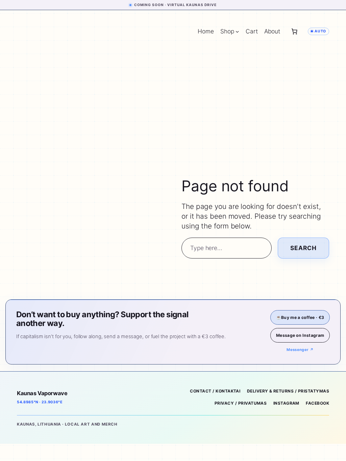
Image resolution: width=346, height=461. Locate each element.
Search (303, 247)
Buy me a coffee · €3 (300, 317)
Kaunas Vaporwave (42, 393)
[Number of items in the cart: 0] (294, 31)
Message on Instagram (300, 335)
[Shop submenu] (237, 31)
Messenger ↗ (300, 349)
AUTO (320, 31)
